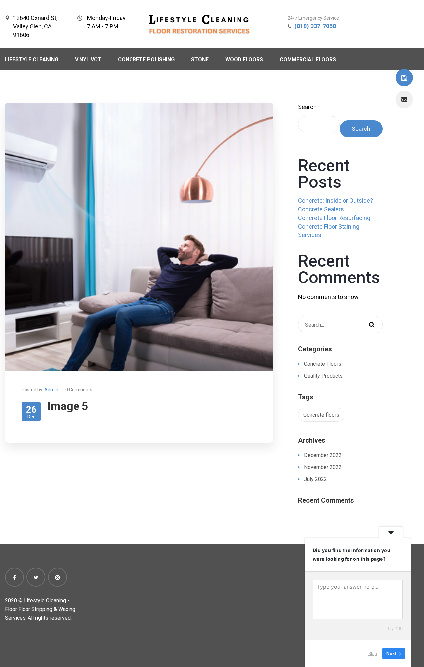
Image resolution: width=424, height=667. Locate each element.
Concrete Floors (322, 364)
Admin (51, 389)
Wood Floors (244, 59)
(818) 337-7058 (315, 26)
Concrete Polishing (146, 59)
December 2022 (323, 455)
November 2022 (323, 467)
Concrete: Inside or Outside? (335, 200)
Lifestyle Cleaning (31, 59)
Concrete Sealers (321, 209)
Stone (200, 59)
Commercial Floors (308, 59)
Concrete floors (321, 415)
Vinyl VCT (88, 59)
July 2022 (315, 479)
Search (307, 106)
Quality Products (323, 376)
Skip (372, 653)
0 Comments (78, 389)
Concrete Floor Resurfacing (334, 217)
